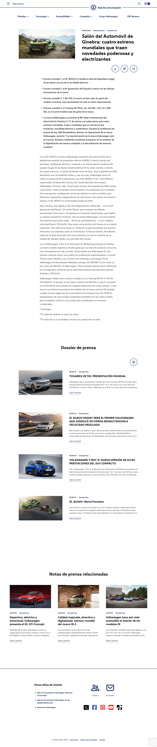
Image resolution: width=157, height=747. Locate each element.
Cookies (102, 740)
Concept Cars (112, 30)
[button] (8, 3)
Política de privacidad (88, 740)
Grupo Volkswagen (108, 16)
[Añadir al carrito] (124, 68)
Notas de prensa (18, 4)
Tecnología (41, 16)
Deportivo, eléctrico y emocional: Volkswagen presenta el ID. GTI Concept (27, 620)
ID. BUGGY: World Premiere (86, 501)
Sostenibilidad (63, 16)
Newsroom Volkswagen (46, 707)
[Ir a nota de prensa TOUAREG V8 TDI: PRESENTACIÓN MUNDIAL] (40, 385)
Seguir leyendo (75, 392)
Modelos (22, 16)
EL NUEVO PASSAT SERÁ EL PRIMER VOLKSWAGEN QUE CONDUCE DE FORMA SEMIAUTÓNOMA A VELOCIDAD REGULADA (101, 421)
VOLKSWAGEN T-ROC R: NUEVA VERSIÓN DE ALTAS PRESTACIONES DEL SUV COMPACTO (102, 461)
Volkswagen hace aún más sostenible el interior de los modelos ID (123, 620)
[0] (145, 3)
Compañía (85, 16)
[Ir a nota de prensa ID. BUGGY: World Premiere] (40, 511)
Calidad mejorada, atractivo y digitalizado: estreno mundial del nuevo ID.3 (76, 620)
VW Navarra (133, 16)
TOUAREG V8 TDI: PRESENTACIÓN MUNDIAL (97, 376)
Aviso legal (74, 740)
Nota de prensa (99, 30)
